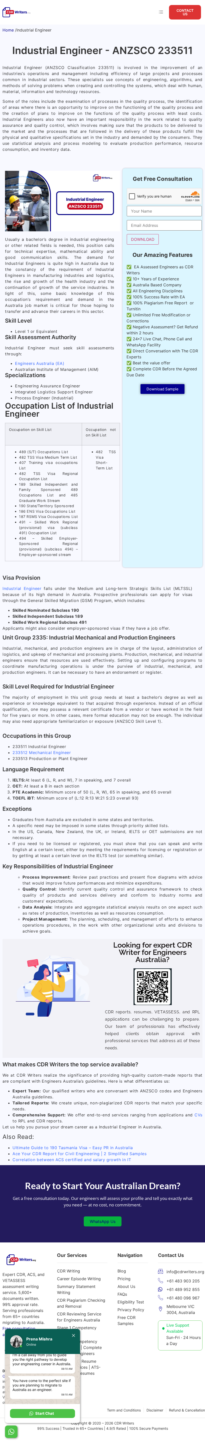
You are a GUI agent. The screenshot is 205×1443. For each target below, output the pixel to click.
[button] (42, 1413)
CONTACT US (185, 12)
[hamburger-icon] (160, 12)
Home (8, 30)
